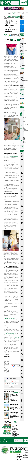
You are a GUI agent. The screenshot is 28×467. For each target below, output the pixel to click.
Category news (14, 13)
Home (5, 12)
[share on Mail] (8, 40)
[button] (7, 381)
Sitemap (25, 457)
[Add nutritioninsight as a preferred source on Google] (14, 35)
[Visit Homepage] (6, 5)
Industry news (9, 13)
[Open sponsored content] (14, 9)
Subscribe (26, 440)
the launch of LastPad (10, 318)
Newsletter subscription (24, 1)
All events (22, 147)
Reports (19, 12)
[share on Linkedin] (3, 40)
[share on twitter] (6, 40)
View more (15, 392)
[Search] (17, 3)
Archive (25, 459)
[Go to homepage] (13, 453)
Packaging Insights (19, 457)
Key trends (23, 13)
